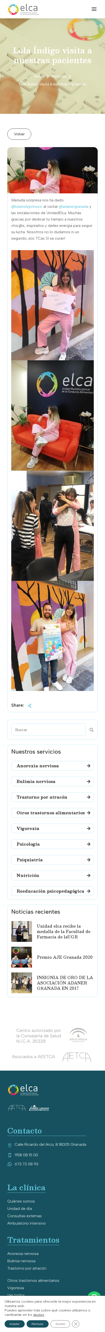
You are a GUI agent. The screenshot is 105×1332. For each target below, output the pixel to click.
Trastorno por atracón (26, 1268)
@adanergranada (73, 206)
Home (39, 76)
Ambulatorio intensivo (26, 1223)
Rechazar (38, 1324)
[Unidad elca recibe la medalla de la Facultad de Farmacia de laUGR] (21, 931)
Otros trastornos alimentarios (33, 1280)
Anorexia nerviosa (23, 1253)
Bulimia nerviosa (21, 1261)
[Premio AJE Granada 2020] (21, 957)
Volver (19, 134)
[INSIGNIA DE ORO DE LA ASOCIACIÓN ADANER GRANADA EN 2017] (21, 982)
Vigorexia (15, 1287)
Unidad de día (19, 1208)
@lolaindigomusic (26, 206)
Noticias (59, 76)
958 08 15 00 (26, 1155)
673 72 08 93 (26, 1164)
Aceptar (15, 1324)
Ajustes (60, 1324)
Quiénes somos (21, 1201)
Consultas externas (24, 1216)
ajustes (38, 1315)
